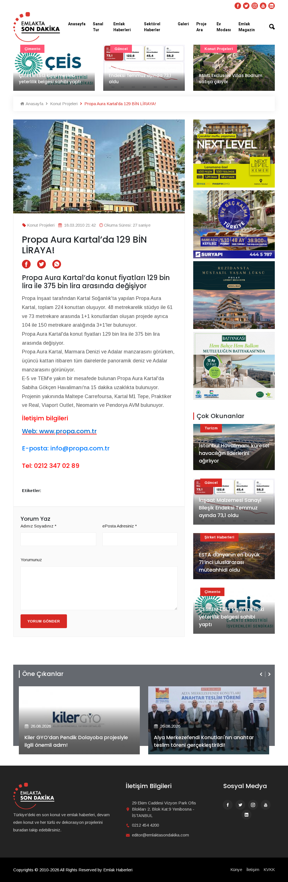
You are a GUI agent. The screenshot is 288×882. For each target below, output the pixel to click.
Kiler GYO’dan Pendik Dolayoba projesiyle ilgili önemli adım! (76, 741)
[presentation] (261, 674)
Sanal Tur (98, 27)
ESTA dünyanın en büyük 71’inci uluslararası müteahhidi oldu (229, 562)
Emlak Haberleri (122, 27)
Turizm (211, 428)
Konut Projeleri (218, 49)
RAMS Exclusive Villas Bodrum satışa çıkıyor (230, 79)
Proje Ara (201, 27)
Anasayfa (77, 24)
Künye (236, 869)
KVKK (269, 869)
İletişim (252, 869)
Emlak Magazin (246, 27)
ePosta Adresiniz (119, 526)
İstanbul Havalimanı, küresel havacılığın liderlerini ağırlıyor (234, 453)
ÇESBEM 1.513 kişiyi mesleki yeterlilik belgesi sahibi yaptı (50, 79)
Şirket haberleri (219, 537)
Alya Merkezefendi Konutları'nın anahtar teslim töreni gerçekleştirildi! (204, 741)
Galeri (183, 24)
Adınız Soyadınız (39, 526)
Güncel (121, 49)
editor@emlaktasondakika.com (160, 835)
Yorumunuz (31, 559)
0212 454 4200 (145, 825)
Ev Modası (224, 27)
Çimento (32, 49)
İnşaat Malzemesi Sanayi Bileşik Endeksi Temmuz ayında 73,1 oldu (143, 75)
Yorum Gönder (44, 621)
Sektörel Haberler (152, 27)
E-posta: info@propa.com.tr (66, 448)
